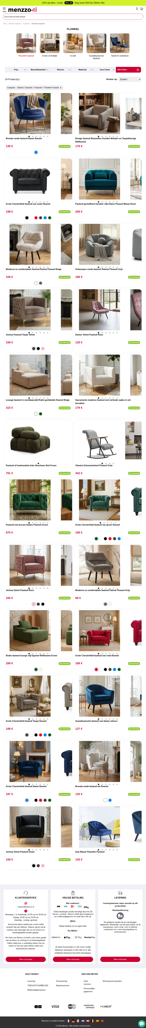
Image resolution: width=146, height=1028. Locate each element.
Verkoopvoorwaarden (112, 981)
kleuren (60, 70)
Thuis (5, 23)
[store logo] (71, 9)
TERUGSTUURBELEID (37, 985)
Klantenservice (62, 985)
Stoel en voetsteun (119, 56)
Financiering (61, 981)
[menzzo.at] (88, 1020)
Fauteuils (26, 23)
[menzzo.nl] (83, 1020)
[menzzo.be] (93, 1020)
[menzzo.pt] (102, 1020)
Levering (31, 981)
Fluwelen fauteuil (26, 56)
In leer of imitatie (49, 56)
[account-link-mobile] (138, 9)
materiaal (83, 70)
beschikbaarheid (38, 70)
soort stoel (105, 70)
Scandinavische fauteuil (96, 57)
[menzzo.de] (73, 1020)
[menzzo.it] (78, 1020)
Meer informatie (25, 959)
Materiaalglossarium (36, 990)
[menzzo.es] (97, 1020)
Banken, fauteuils (15, 23)
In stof (73, 56)
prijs (16, 70)
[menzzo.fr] (68, 1020)
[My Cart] (141, 9)
